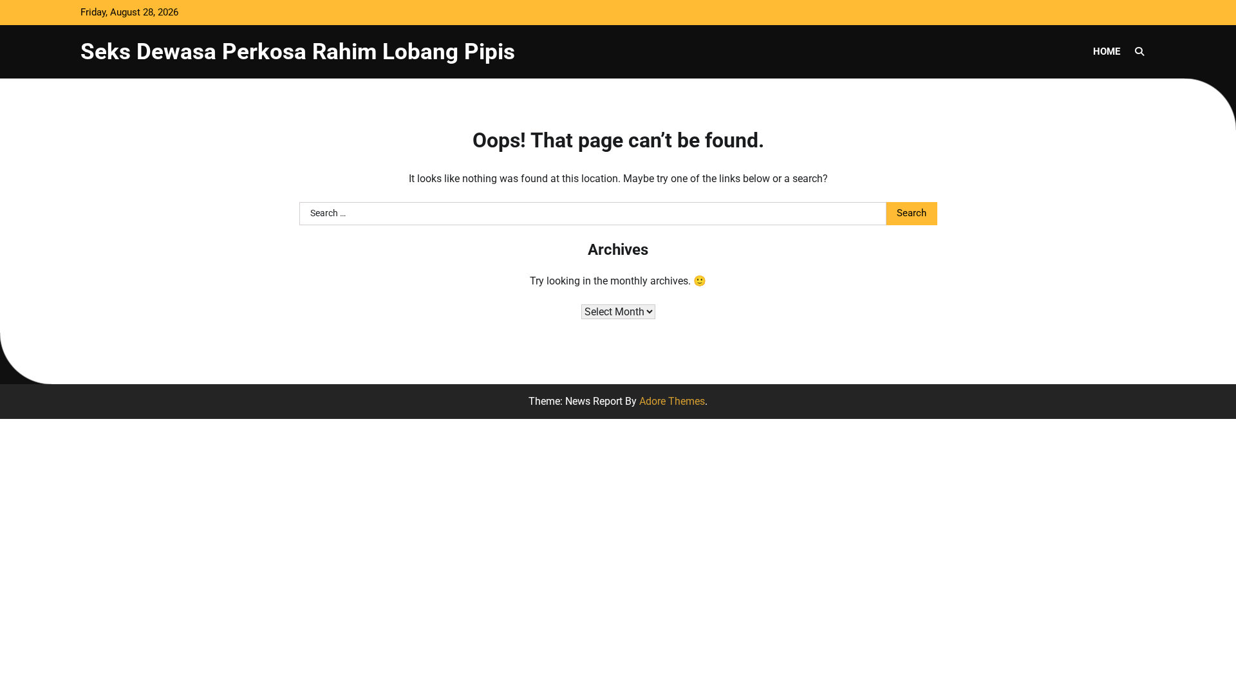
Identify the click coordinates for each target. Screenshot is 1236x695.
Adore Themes (672, 401)
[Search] (1139, 51)
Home (1106, 51)
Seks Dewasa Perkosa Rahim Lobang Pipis (297, 51)
